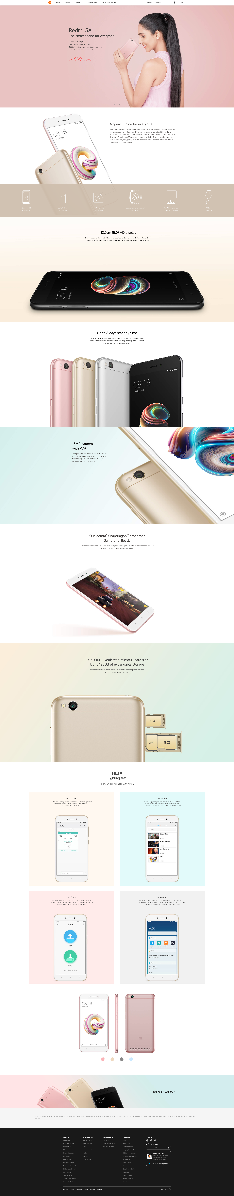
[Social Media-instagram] (155, 1140)
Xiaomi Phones (87, 1140)
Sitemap (99, 1189)
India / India (164, 1189)
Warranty (66, 1150)
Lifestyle (85, 1156)
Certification (67, 1172)
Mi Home (106, 1140)
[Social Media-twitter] (151, 1140)
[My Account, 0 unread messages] (182, 2)
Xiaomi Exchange (68, 1153)
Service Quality (127, 1175)
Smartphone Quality (129, 1169)
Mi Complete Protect (69, 1169)
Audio (85, 1153)
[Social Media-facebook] (147, 1140)
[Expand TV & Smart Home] (98, 2)
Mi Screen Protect (68, 1162)
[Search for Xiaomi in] (168, 2)
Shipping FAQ (67, 1146)
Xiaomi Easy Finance (69, 1178)
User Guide (66, 1156)
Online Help (66, 1140)
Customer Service (68, 1143)
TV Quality (126, 1172)
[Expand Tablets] (81, 2)
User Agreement (128, 1146)
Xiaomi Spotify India (69, 1182)
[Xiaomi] (49, 2)
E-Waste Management (129, 1156)
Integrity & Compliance (130, 1150)
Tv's (84, 1146)
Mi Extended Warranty (69, 1166)
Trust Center (127, 1162)
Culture (125, 1166)
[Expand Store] (61, 2)
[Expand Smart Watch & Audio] (117, 2)
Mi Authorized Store (109, 1143)
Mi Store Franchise (108, 1146)
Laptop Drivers (67, 1159)
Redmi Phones (87, 1143)
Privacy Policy (127, 1143)
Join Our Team (127, 1182)
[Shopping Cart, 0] (175, 2)
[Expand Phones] (71, 2)
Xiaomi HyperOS (128, 1178)
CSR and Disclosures (129, 1153)
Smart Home (87, 1159)
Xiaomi (125, 1140)
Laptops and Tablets (89, 1150)
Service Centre (67, 1175)
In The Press (127, 1159)
